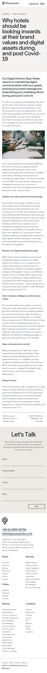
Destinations (6, 632)
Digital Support (31, 571)
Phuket (28, 629)
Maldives (29, 623)
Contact (5, 579)
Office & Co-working (9, 651)
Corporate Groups (8, 635)
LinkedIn (5, 596)
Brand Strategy (31, 582)
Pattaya (28, 626)
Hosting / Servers (32, 565)
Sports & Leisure (8, 629)
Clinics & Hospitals (8, 626)
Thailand (29, 610)
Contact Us (33, 3)
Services (5, 568)
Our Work (5, 563)
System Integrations (32, 568)
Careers (5, 574)
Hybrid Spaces (7, 643)
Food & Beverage (8, 648)
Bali (27, 621)
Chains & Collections (9, 615)
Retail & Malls (7, 646)
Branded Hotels (7, 612)
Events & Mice (7, 637)
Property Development (10, 618)
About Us (5, 565)
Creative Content (31, 574)
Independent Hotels (9, 610)
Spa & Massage (7, 623)
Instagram (5, 590)
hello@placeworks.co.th (17, 533)
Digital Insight (19, 14)
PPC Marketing (31, 585)
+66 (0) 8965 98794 (14, 529)
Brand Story (6, 571)
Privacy (11, 663)
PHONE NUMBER (8, 471)
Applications (30, 576)
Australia (29, 615)
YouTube (5, 599)
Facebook (5, 593)
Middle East (30, 612)
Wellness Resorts (8, 621)
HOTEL (5, 482)
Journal (5, 14)
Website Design (31, 563)
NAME (5, 459)
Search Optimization (33, 579)
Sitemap (5, 663)
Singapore (29, 632)
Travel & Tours (7, 640)
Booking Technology (33, 587)
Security (17, 663)
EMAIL (5, 494)
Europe (28, 618)
